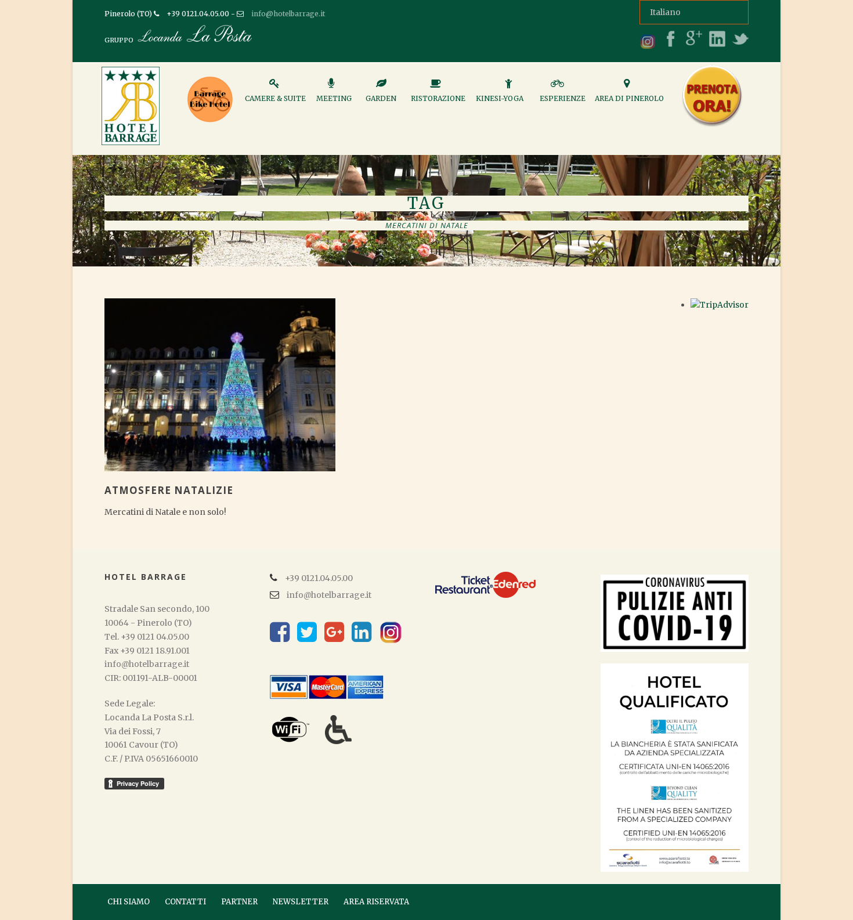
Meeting (334, 98)
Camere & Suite (275, 98)
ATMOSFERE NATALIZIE (168, 490)
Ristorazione (438, 98)
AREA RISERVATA (376, 902)
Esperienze (562, 98)
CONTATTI (185, 902)
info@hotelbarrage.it (288, 13)
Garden (381, 98)
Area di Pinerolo (629, 98)
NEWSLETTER (300, 902)
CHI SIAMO (128, 902)
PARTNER (239, 902)
